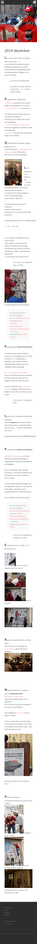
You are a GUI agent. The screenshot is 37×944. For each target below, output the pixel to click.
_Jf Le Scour (9, 133)
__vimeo (5, 910)
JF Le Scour (20, 713)
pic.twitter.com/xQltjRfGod (19, 519)
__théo (21, 89)
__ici (18, 62)
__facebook (6, 912)
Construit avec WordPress (9, 934)
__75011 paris (7, 923)
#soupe (12, 516)
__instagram (6, 915)
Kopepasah (32, 934)
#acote (19, 321)
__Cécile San (9, 103)
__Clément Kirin (24, 125)
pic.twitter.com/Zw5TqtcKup (19, 329)
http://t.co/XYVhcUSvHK (18, 511)
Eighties (24, 934)
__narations (10, 649)
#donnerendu (21, 516)
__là (10, 226)
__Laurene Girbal (11, 125)
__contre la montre (12, 108)
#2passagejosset (16, 326)
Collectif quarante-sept (15, 456)
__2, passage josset (9, 921)
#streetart (13, 324)
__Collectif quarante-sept (15, 373)
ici (9, 784)
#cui (28, 318)
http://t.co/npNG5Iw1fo (18, 318)
